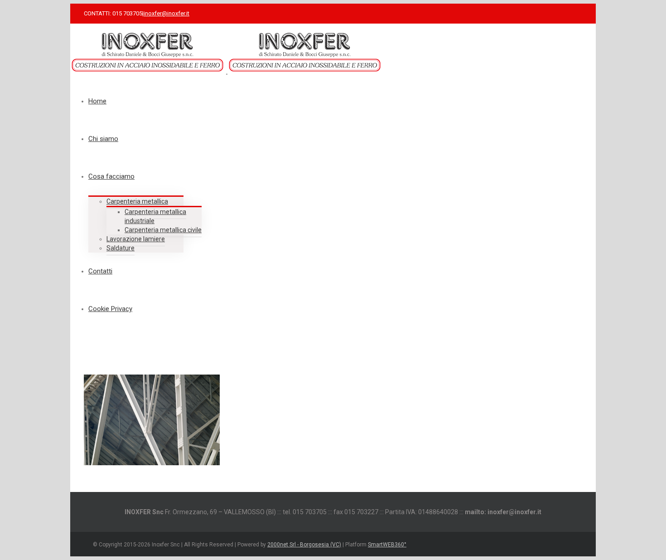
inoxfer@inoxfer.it (166, 13)
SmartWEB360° (387, 544)
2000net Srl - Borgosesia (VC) (304, 544)
